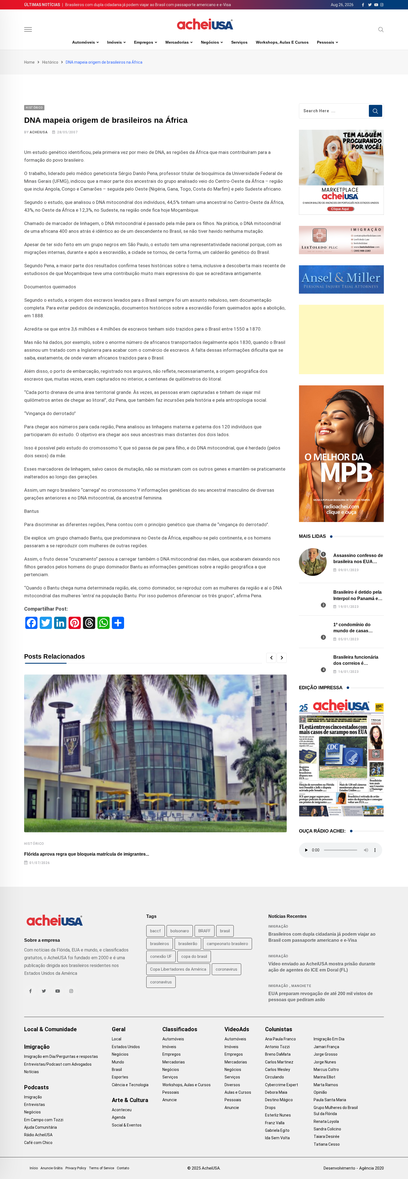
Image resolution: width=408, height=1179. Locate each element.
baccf (155, 930)
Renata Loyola (326, 1121)
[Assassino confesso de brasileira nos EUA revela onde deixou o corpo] (313, 562)
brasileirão (187, 943)
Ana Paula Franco (280, 1039)
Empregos (143, 42)
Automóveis (83, 42)
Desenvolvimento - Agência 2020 (354, 1168)
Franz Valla (274, 1123)
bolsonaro (179, 930)
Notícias (31, 1072)
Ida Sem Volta (277, 1138)
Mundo (118, 1062)
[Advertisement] (341, 339)
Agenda (118, 1117)
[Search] (381, 29)
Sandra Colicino (327, 1129)
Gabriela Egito (277, 1130)
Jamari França (326, 1047)
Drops (270, 1107)
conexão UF (161, 956)
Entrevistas (34, 1104)
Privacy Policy (76, 1168)
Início (34, 1168)
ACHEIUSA (38, 132)
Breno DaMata (278, 1054)
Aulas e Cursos (238, 1092)
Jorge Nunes (325, 1062)
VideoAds (237, 1029)
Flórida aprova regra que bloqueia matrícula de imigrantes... (86, 854)
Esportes (120, 1077)
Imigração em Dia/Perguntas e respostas (61, 1056)
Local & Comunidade (50, 1029)
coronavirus (226, 969)
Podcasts (36, 1087)
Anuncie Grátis (52, 1168)
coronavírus (161, 982)
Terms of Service (101, 1168)
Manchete (301, 986)
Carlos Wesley (277, 1069)
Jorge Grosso (326, 1054)
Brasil (117, 1069)
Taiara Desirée (326, 1136)
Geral (118, 1029)
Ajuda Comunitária (40, 1127)
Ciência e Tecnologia (130, 1085)
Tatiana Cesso (327, 1144)
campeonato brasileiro (227, 943)
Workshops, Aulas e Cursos (282, 42)
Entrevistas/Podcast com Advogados (58, 1064)
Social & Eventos (127, 1125)
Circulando (274, 1077)
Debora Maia (276, 1092)
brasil (225, 930)
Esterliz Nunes (278, 1115)
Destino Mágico (279, 1100)
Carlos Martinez (279, 1062)
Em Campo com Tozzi (43, 1120)
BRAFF (204, 930)
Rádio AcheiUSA (38, 1135)
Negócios (210, 42)
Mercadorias (177, 42)
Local (116, 1039)
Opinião (320, 1092)
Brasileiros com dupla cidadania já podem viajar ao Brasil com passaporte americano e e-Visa (148, 5)
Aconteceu (122, 1110)
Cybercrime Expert (281, 1085)
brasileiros (159, 943)
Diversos (232, 1085)
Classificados (179, 1029)
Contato (123, 1168)
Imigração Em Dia (329, 1039)
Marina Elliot (324, 1077)
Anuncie (169, 1100)
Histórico (50, 62)
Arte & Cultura (130, 1100)
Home (29, 62)
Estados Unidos (126, 1047)
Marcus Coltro (326, 1069)
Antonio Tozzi (277, 1047)
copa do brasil (194, 956)
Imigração (278, 926)
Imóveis (114, 42)
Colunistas (278, 1029)
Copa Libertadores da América (178, 969)
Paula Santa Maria (330, 1100)
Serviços (239, 42)
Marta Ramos (326, 1085)
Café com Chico (38, 1142)
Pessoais (325, 42)
